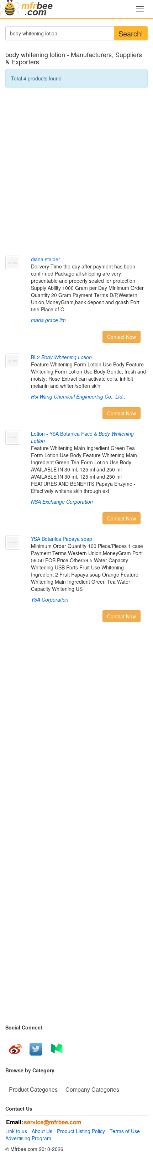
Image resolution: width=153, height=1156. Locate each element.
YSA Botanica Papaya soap (61, 538)
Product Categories (33, 1089)
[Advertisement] (76, 171)
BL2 (61, 357)
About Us (42, 1131)
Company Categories (92, 1089)
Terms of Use (125, 1131)
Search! (130, 33)
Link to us (16, 1131)
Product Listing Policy (81, 1131)
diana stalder (45, 259)
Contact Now (121, 336)
